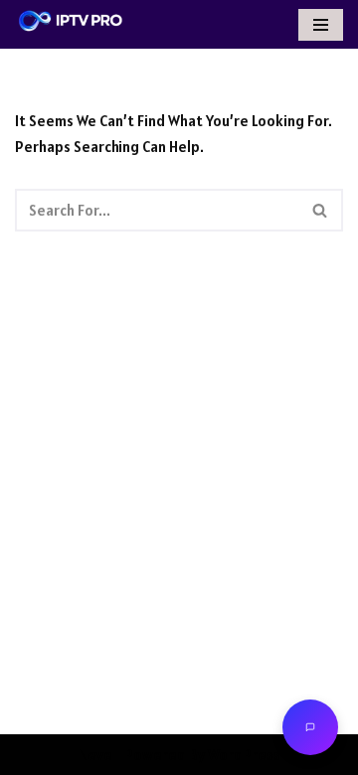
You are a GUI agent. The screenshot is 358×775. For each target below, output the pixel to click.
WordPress (244, 754)
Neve (95, 754)
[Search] (320, 210)
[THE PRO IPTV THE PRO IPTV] (70, 21)
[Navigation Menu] (320, 25)
